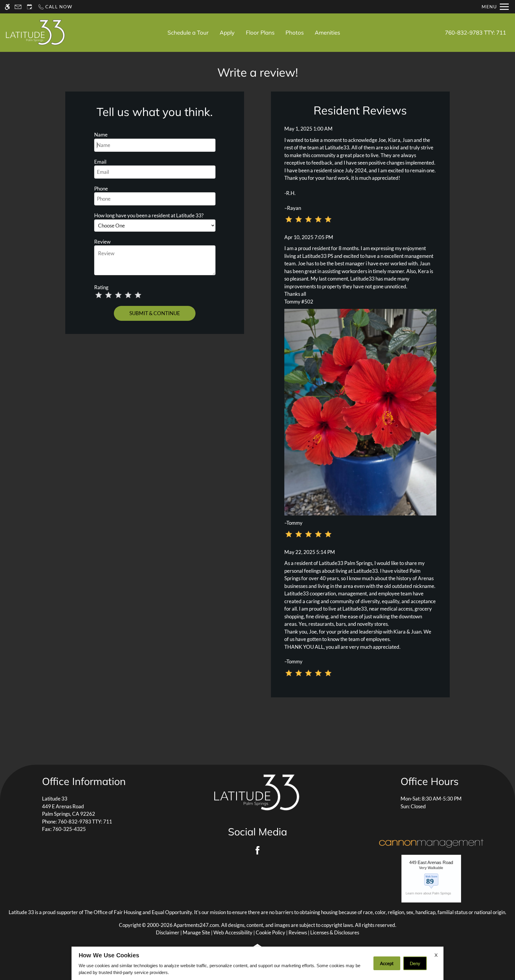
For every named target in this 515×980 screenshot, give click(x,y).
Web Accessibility (232, 932)
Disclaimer (167, 932)
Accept (387, 963)
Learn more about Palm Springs (429, 893)
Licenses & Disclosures (334, 932)
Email (100, 162)
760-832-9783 (475, 32)
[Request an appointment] (29, 6)
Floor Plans (260, 32)
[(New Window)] (431, 880)
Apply (227, 32)
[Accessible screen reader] (7, 6)
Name (101, 134)
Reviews (297, 932)
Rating (101, 287)
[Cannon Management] (431, 843)
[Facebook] (257, 850)
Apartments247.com (196, 925)
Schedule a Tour (188, 32)
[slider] (122, 295)
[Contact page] (18, 6)
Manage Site (196, 932)
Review (102, 242)
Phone (101, 188)
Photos (295, 32)
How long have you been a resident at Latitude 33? (149, 215)
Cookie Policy (270, 932)
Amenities (327, 32)
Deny (415, 963)
